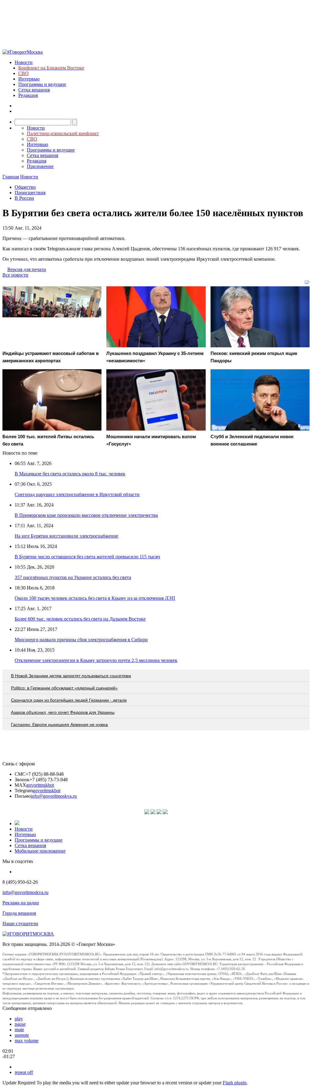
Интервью (29, 78)
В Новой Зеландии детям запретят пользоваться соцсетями (71, 675)
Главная (10, 176)
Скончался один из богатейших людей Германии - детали (69, 700)
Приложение (40, 166)
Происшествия (30, 192)
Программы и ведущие (42, 84)
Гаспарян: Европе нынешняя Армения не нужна (59, 724)
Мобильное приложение (40, 851)
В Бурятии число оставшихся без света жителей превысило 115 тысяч (87, 556)
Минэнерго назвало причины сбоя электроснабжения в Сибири (81, 639)
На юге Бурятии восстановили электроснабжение (66, 536)
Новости (24, 62)
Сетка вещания (34, 89)
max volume (26, 1040)
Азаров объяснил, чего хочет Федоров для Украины (63, 712)
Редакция (28, 95)
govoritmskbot (40, 785)
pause (20, 1024)
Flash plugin (234, 1082)
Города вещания (19, 913)
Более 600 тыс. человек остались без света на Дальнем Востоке (80, 618)
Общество (25, 187)
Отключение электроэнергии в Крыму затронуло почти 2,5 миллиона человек (96, 660)
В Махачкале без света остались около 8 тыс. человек (70, 473)
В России (24, 198)
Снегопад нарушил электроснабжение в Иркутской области (77, 494)
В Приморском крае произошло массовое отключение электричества (86, 515)
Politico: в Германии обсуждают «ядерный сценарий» (64, 687)
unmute (22, 1035)
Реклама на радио (20, 902)
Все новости (15, 274)
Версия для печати (26, 269)
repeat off (24, 1072)
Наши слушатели (20, 923)
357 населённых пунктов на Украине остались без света (73, 577)
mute (19, 1029)
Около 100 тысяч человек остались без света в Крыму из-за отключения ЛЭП (95, 598)
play (19, 1018)
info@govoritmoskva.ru (54, 796)
